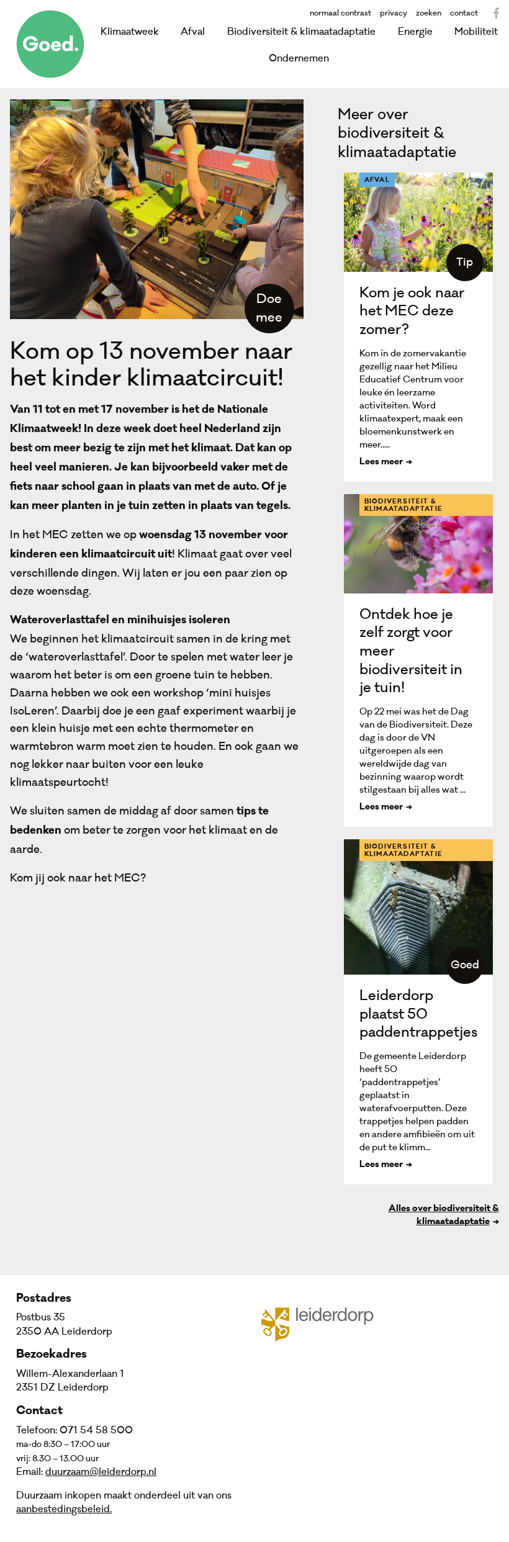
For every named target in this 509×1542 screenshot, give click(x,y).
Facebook (497, 13)
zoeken (428, 13)
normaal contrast (340, 13)
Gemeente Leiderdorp (325, 1323)
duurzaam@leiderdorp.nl (100, 1472)
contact (464, 13)
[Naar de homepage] (50, 44)
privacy (393, 13)
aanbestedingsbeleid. (64, 1509)
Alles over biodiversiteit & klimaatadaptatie (444, 1216)
